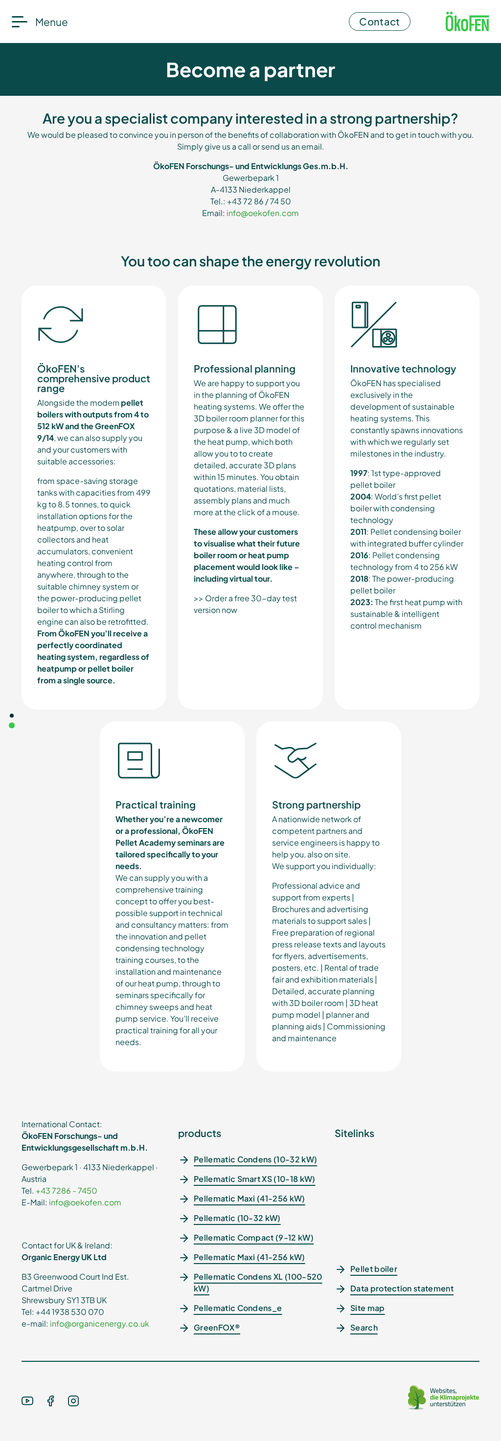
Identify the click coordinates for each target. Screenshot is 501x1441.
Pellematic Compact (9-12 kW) (254, 1237)
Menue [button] (51, 21)
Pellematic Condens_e (238, 1308)
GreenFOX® (217, 1327)
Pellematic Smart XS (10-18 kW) (255, 1179)
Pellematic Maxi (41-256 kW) (249, 1198)
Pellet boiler (373, 1269)
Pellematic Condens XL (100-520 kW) (258, 1282)
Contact (379, 21)
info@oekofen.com (263, 213)
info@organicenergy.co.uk (99, 1323)
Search (364, 1327)
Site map (367, 1308)
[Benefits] (12, 725)
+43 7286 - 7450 (66, 1190)
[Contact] (12, 716)
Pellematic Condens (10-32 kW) (255, 1159)
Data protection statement (402, 1288)
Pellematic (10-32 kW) (237, 1218)
